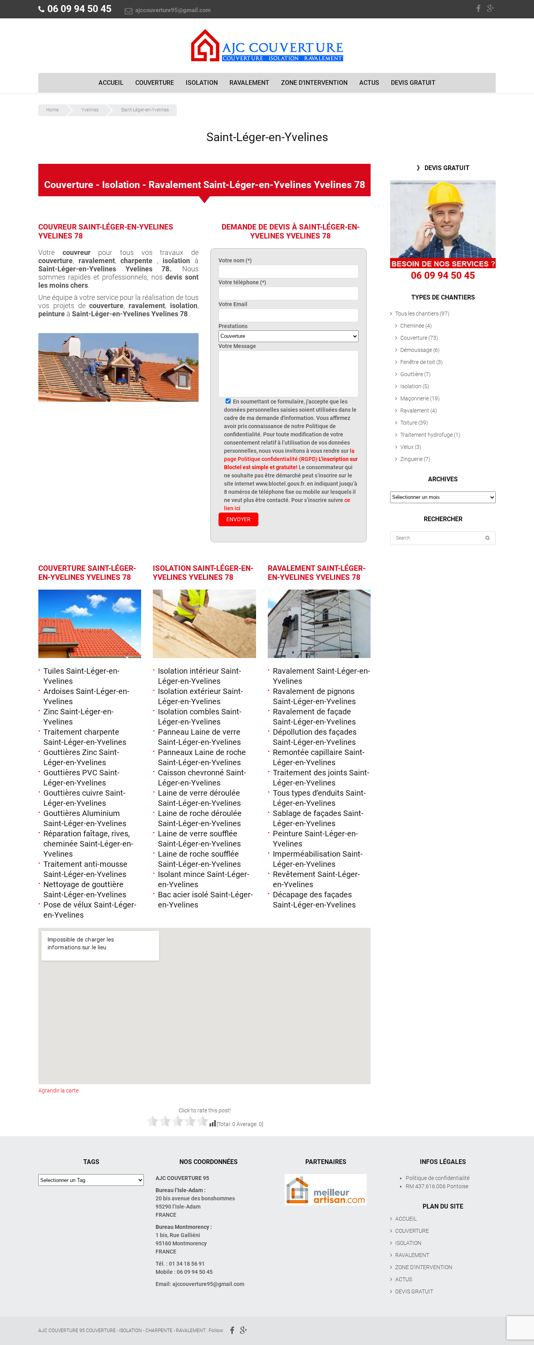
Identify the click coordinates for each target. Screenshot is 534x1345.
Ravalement (414, 410)
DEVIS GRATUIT (413, 82)
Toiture (408, 423)
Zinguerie (411, 459)
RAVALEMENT (249, 82)
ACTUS (369, 82)
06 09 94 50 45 (79, 8)
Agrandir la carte (58, 1090)
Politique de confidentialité (437, 1178)
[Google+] (491, 8)
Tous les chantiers (417, 313)
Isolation (410, 386)
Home (52, 110)
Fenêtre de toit (417, 362)
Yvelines (90, 110)
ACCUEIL (111, 82)
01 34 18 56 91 (187, 1264)
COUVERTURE (154, 82)
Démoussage (416, 350)
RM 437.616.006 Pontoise (437, 1186)
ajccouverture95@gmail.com (172, 10)
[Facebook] (479, 8)
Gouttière (411, 374)
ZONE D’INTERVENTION (314, 82)
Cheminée (412, 326)
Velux (407, 447)
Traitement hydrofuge (426, 435)
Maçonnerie (414, 398)
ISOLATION (202, 82)
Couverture (413, 338)
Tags (91, 1162)
